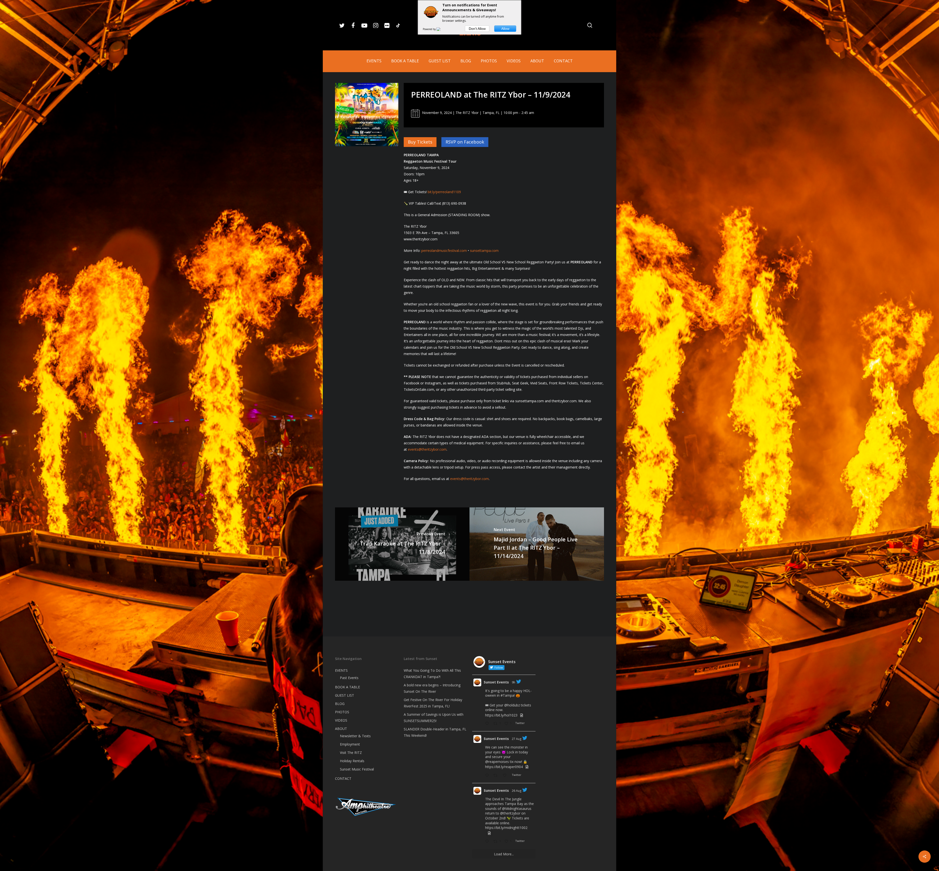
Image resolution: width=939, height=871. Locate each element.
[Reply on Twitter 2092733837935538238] (488, 841)
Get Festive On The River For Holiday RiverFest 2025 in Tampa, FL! (433, 702)
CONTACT (343, 778)
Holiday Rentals (352, 761)
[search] (590, 25)
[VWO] (441, 29)
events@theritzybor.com (427, 449)
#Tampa (507, 695)
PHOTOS (342, 712)
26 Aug (516, 791)
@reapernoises (497, 761)
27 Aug (516, 739)
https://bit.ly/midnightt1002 (506, 827)
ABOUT (341, 728)
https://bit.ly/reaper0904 (504, 767)
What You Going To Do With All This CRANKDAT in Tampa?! (432, 673)
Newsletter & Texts (355, 736)
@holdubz (512, 705)
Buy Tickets (420, 142)
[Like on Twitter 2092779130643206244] (506, 775)
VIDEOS (341, 720)
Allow (505, 29)
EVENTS (341, 670)
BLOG (340, 703)
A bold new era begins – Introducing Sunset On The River (432, 688)
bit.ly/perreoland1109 (444, 192)
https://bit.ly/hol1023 (501, 715)
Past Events (349, 677)
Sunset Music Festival (357, 769)
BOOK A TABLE (347, 687)
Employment (350, 744)
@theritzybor (510, 813)
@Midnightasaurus (516, 808)
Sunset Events (496, 682)
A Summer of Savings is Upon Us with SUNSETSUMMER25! (433, 717)
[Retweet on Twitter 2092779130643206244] (496, 775)
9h (513, 682)
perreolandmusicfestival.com (444, 250)
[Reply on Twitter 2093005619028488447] (488, 723)
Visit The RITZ (351, 752)
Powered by (429, 29)
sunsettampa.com (484, 250)
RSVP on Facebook (465, 142)
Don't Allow (477, 29)
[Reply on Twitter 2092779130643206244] (488, 775)
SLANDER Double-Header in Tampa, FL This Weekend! (435, 732)
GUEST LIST (344, 695)
